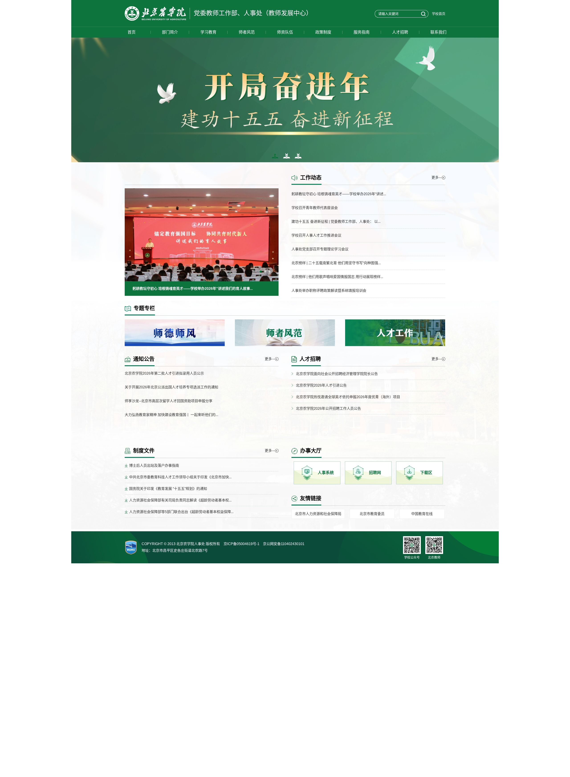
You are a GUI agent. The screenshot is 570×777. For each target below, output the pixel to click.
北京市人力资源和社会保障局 (318, 514)
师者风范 (247, 32)
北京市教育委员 (372, 514)
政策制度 (323, 32)
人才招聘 (400, 32)
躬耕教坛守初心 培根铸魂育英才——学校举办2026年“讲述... (338, 194)
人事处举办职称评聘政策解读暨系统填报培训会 (328, 290)
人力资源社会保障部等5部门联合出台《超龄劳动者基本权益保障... (181, 512)
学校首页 (438, 14)
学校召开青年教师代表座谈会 (314, 208)
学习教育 (208, 32)
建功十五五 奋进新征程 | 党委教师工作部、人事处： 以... (336, 221)
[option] (202, 242)
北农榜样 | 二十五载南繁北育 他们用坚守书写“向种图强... (336, 263)
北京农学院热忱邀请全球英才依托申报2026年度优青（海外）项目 (348, 397)
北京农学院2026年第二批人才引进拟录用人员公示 (164, 373)
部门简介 (170, 32)
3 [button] (271, 273)
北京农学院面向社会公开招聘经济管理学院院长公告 (337, 374)
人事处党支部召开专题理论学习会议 (319, 249)
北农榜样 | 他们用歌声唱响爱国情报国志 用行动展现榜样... (337, 277)
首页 (132, 32)
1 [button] (262, 273)
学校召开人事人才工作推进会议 (316, 235)
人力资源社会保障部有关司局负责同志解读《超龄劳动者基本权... (180, 500)
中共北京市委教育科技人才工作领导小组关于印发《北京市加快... (180, 477)
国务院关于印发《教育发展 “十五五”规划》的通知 (168, 489)
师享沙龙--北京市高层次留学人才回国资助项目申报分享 (168, 401)
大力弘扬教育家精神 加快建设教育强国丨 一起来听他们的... (171, 415)
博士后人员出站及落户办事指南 (154, 465)
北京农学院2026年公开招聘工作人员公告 (328, 408)
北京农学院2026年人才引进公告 (321, 385)
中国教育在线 (422, 514)
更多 (435, 177)
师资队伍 (285, 32)
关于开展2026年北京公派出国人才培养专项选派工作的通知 (171, 387)
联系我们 (438, 32)
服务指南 (362, 32)
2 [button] (266, 273)
